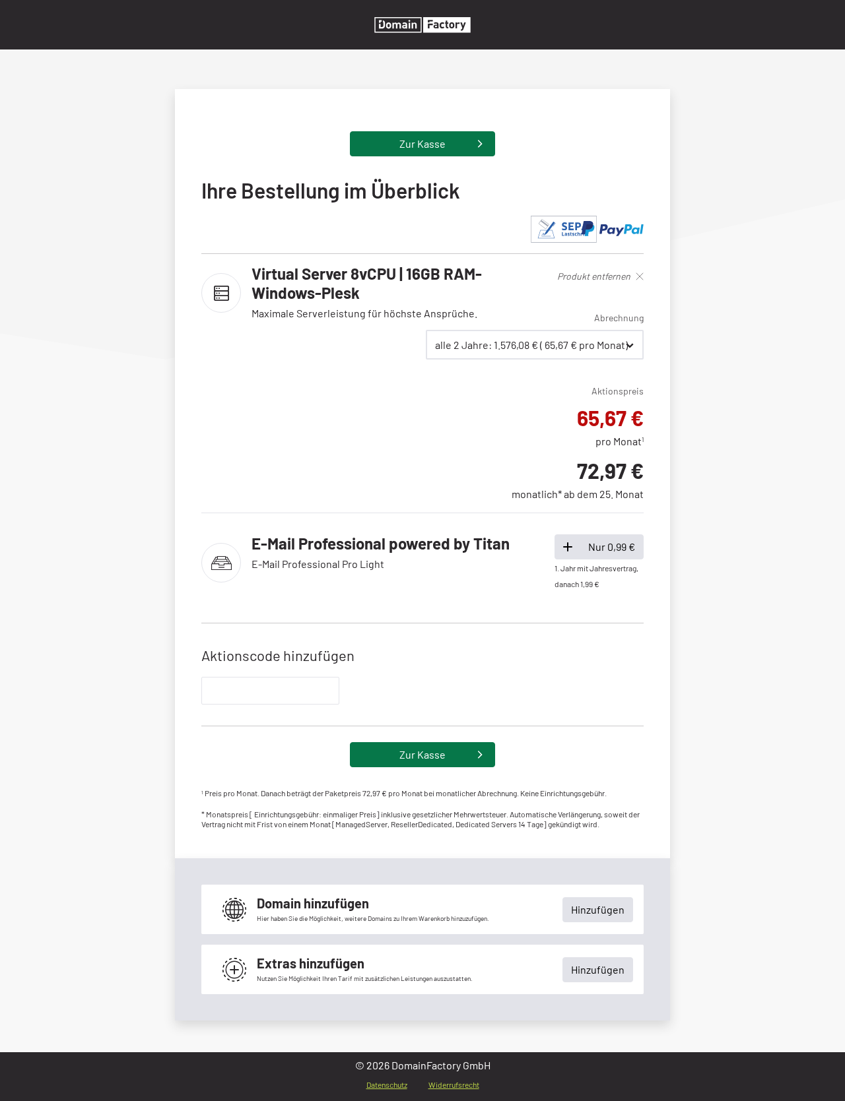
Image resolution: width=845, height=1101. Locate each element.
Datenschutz (386, 1084)
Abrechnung (619, 317)
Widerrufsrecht (453, 1084)
